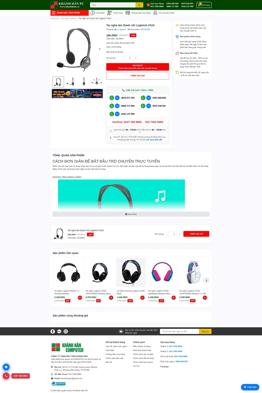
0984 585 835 (182, 361)
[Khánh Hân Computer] (67, 5)
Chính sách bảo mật (114, 358)
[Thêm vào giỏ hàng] (80, 298)
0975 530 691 (187, 3)
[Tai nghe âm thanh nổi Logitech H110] (77, 48)
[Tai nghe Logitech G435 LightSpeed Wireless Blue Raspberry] (162, 272)
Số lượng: (111, 58)
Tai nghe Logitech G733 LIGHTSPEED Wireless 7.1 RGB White (193, 293)
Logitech (122, 29)
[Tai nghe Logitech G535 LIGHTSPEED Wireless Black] (99, 272)
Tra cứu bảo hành (166, 13)
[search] (139, 5)
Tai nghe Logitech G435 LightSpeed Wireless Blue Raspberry (159, 293)
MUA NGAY (137, 66)
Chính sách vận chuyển (143, 354)
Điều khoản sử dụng (142, 346)
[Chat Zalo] (117, 97)
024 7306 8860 (157, 6)
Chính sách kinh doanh (143, 362)
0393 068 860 (172, 3)
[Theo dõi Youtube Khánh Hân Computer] (66, 331)
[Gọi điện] (111, 97)
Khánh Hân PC (81, 390)
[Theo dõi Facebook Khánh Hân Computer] (52, 331)
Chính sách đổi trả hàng (143, 358)
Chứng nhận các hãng (141, 13)
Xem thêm (132, 214)
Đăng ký (205, 331)
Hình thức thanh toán (142, 350)
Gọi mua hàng (157, 3)
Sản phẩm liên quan (65, 252)
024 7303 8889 (154, 122)
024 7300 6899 (180, 356)
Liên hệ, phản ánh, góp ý (116, 346)
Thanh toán (118, 13)
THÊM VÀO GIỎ (138, 75)
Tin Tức (136, 366)
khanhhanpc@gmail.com (71, 378)
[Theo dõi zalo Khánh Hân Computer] (59, 331)
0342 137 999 (187, 6)
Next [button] (100, 49)
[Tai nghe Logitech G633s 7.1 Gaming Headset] (68, 272)
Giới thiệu (100, 13)
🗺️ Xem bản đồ (154, 139)
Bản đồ (109, 362)
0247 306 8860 (133, 122)
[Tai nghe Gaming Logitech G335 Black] (131, 272)
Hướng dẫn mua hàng (115, 354)
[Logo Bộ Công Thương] (58, 383)
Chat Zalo (250, 387)
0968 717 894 (172, 6)
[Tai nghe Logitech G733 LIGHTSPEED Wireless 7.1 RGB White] (193, 272)
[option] (77, 48)
